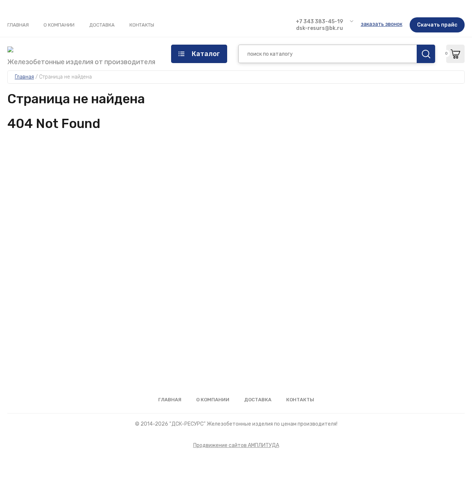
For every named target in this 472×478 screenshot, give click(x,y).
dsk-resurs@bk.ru (319, 28)
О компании (59, 25)
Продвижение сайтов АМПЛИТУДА (236, 445)
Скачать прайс (437, 25)
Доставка (102, 25)
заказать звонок (381, 24)
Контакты (141, 25)
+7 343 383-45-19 (319, 21)
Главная (18, 25)
